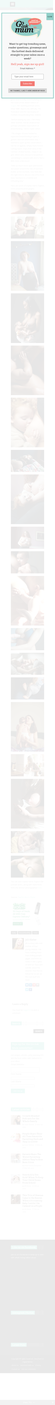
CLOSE (49, 17)
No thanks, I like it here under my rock (27, 91)
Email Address (27, 68)
